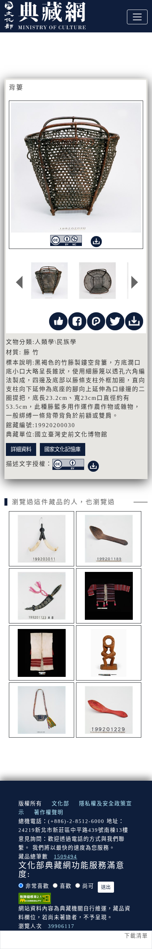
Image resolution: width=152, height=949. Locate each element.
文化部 (60, 803)
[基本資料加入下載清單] (134, 320)
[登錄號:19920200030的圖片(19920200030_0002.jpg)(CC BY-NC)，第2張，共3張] (97, 280)
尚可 (88, 886)
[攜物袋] (41, 710)
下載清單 (136, 936)
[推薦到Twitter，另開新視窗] (115, 320)
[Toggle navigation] (137, 17)
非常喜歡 (37, 886)
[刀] (41, 595)
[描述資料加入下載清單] (93, 464)
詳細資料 (21, 449)
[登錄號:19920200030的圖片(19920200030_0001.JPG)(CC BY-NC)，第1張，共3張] (49, 280)
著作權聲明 (48, 812)
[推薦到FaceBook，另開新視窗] (77, 320)
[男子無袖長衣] (41, 653)
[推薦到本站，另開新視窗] (58, 320)
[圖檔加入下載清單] (96, 240)
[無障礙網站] (34, 898)
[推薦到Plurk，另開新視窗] (96, 320)
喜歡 (66, 886)
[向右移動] (134, 282)
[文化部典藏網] (45, 14)
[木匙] (108, 538)
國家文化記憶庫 (62, 449)
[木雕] (108, 653)
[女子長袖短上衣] (108, 595)
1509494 (65, 857)
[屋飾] (41, 538)
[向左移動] (19, 282)
